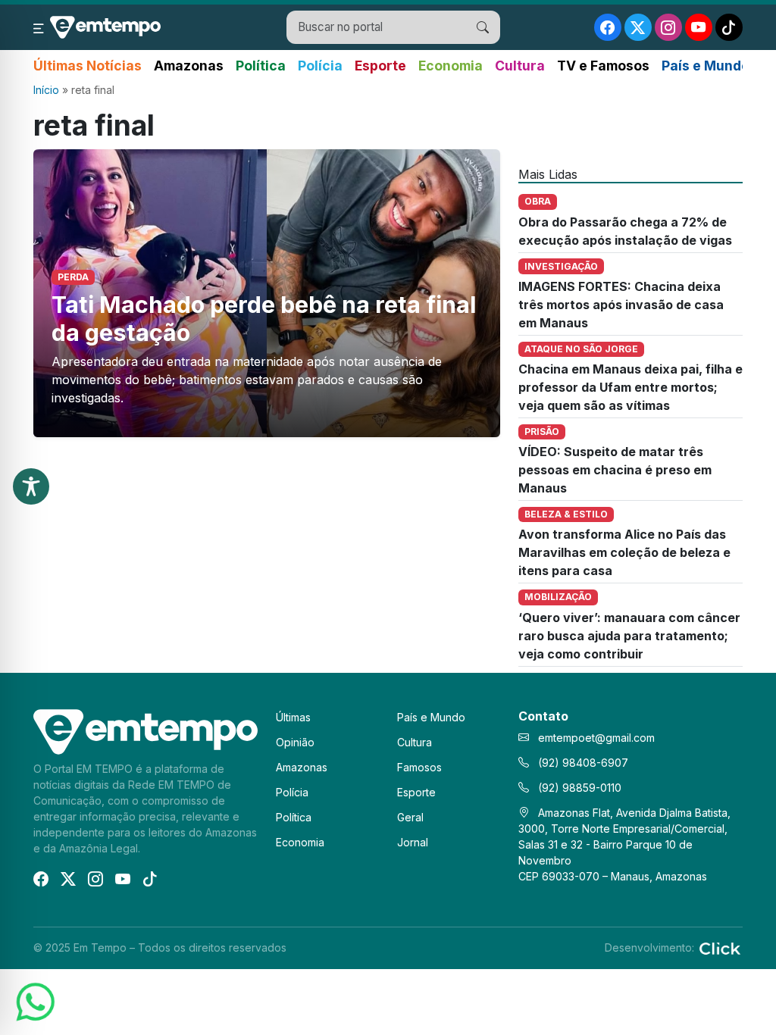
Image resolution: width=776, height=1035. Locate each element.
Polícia (320, 65)
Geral (410, 817)
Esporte (380, 65)
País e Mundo (705, 65)
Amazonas (189, 65)
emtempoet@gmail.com (596, 737)
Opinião (295, 742)
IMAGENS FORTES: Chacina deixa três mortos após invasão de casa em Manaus (621, 304)
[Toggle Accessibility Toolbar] (31, 486)
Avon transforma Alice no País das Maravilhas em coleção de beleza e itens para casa (624, 552)
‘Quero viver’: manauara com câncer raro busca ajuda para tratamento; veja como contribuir (629, 635)
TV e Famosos (603, 65)
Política (261, 65)
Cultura (520, 65)
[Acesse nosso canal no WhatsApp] (34, 1001)
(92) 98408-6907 (581, 762)
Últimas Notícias (87, 65)
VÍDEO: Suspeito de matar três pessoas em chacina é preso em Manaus (615, 470)
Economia (450, 65)
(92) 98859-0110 (578, 787)
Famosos (419, 767)
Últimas (293, 717)
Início (46, 89)
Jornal (412, 842)
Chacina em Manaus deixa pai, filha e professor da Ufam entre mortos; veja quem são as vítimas (630, 387)
